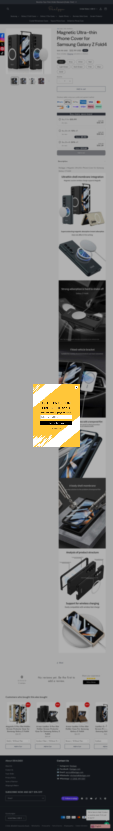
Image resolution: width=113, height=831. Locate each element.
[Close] (76, 387)
